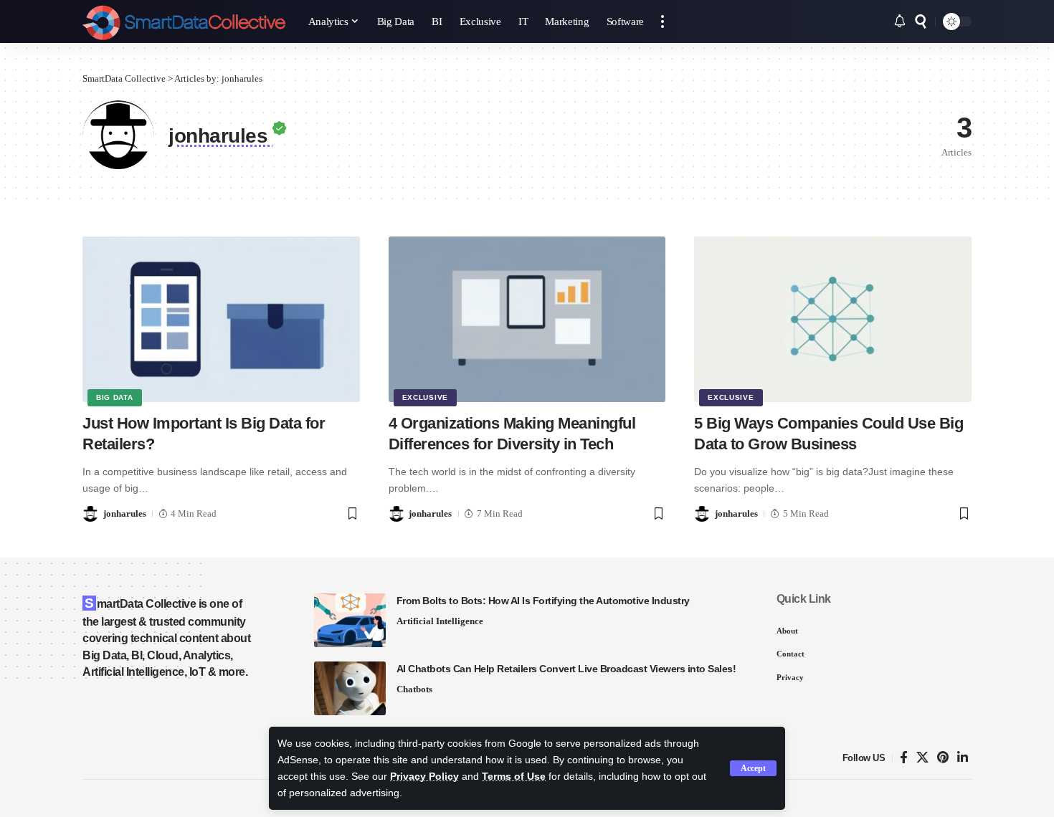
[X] (922, 757)
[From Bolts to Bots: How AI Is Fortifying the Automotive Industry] (350, 620)
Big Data (114, 397)
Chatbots (414, 689)
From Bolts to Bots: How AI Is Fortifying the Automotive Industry (543, 600)
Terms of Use (514, 776)
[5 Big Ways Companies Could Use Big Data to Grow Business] (833, 319)
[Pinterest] (943, 757)
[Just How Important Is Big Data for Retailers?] (221, 319)
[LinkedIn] (963, 757)
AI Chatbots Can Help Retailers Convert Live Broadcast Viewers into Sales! (566, 668)
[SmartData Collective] (183, 21)
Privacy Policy (424, 776)
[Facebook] (903, 757)
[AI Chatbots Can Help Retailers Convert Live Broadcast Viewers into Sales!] (350, 688)
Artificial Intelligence (440, 621)
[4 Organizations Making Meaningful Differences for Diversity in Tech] (527, 319)
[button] (753, 768)
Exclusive (425, 397)
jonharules (124, 513)
